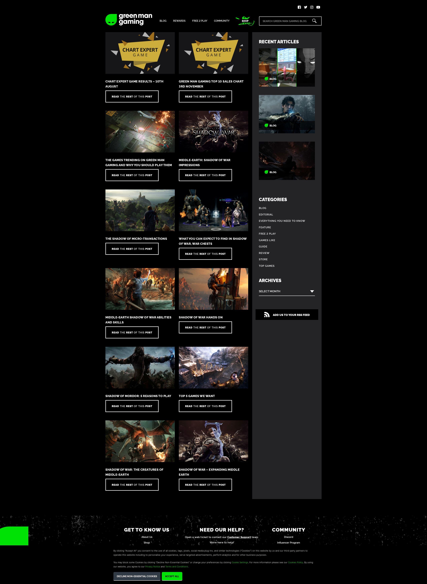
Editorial (266, 214)
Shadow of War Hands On (201, 317)
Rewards (179, 20)
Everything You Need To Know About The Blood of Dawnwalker (287, 161)
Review (264, 253)
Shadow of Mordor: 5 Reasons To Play (138, 396)
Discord (288, 537)
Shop (245, 20)
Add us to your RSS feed (291, 315)
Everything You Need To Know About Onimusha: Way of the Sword (287, 114)
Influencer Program (288, 542)
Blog (163, 20)
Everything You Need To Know (282, 220)
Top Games (267, 265)
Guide (263, 246)
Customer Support (239, 537)
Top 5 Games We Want (197, 396)
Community (222, 20)
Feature (265, 227)
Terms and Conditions (176, 566)
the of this (132, 96)
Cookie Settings (240, 562)
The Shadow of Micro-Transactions (136, 238)
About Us (146, 537)
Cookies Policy (295, 562)
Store (263, 259)
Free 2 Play (199, 20)
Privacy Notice (152, 566)
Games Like (267, 240)
